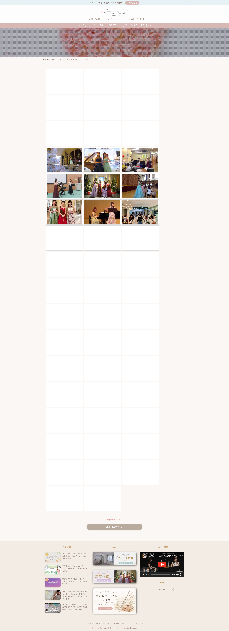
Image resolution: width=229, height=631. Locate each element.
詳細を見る (132, 2)
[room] (156, 589)
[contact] (172, 589)
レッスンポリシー (127, 623)
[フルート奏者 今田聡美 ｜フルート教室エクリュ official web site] (114, 12)
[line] (160, 589)
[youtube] (164, 589)
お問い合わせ (88, 623)
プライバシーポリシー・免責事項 (107, 623)
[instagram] (152, 589)
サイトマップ (140, 623)
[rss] (168, 589)
